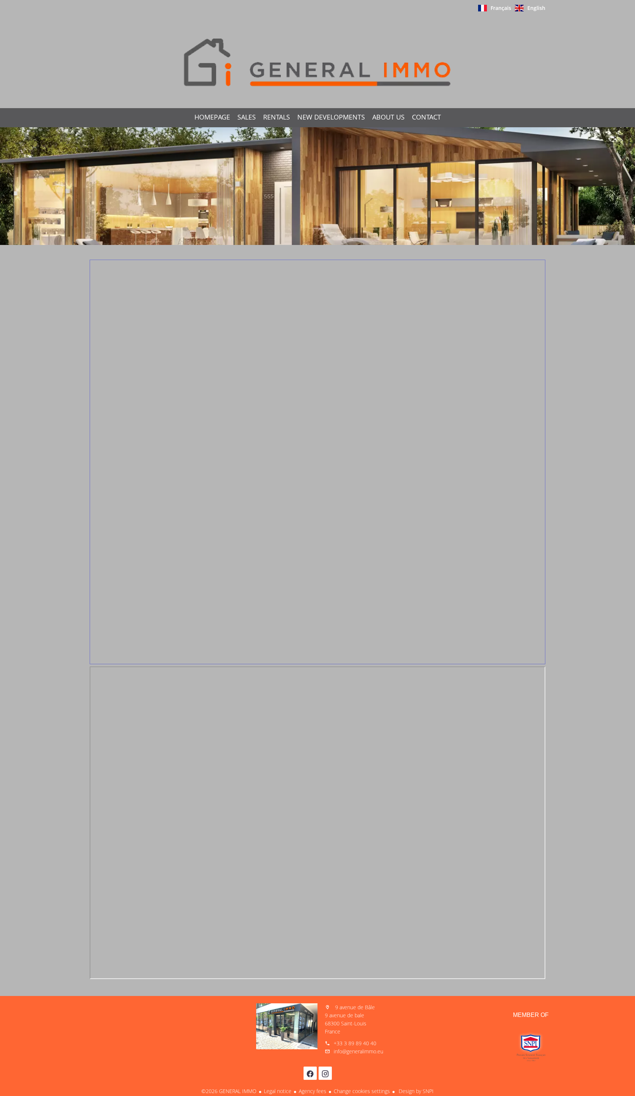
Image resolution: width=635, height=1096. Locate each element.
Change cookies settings (362, 1091)
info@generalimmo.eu (358, 1051)
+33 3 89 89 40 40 (355, 1043)
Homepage (317, 62)
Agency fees (312, 1091)
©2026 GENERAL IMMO (228, 1091)
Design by (415, 1091)
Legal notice (277, 1091)
